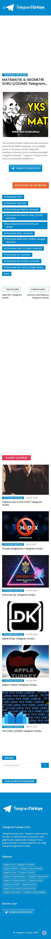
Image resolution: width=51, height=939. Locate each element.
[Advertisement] (25, 42)
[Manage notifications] (44, 933)
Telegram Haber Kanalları (15, 876)
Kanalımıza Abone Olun (20, 912)
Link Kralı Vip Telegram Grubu (18, 594)
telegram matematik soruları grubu (22, 225)
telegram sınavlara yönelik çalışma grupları (25, 241)
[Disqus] (25, 343)
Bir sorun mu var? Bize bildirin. (31, 185)
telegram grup (14, 196)
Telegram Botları (11, 868)
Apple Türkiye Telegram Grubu (19, 684)
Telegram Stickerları (12, 892)
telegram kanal (35, 880)
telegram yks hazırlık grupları (22, 261)
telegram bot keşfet (26, 864)
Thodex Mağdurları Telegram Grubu (22, 548)
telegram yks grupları (18, 254)
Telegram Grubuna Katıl (27, 168)
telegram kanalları (12, 884)
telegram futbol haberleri (31, 868)
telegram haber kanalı (38, 876)
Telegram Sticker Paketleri (34, 892)
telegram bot (9, 864)
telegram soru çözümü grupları (24, 248)
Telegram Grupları (15, 74)
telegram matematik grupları (22, 209)
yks (7, 273)
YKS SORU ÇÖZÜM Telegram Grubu (22, 731)
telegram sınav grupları (19, 233)
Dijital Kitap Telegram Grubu (18, 638)
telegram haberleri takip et (15, 880)
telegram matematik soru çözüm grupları (24, 217)
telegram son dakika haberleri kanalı (19, 888)
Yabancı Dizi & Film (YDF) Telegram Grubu (22, 503)
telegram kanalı (29, 884)
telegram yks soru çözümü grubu (24, 267)
